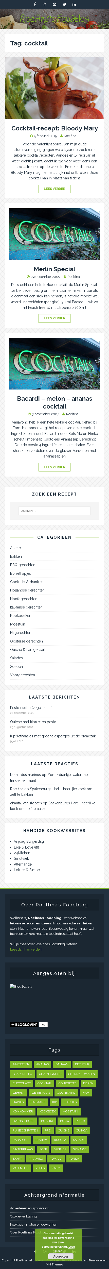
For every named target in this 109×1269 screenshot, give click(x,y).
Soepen (16, 667)
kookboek (48, 1111)
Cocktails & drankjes (26, 582)
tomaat (56, 1158)
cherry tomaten (81, 1074)
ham (85, 1092)
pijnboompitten (25, 1130)
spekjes (60, 1149)
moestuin (70, 1111)
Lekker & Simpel (27, 870)
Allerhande (23, 864)
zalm (55, 1168)
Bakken (16, 556)
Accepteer (60, 1256)
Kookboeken (20, 616)
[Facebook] (34, 4)
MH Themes (54, 1264)
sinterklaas (23, 1149)
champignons (50, 1074)
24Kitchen (22, 853)
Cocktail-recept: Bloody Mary (54, 128)
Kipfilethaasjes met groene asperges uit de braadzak (53, 736)
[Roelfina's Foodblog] (54, 26)
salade (78, 1140)
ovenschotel (23, 1121)
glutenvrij (66, 1092)
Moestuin (17, 624)
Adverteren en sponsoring (29, 1208)
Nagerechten (20, 633)
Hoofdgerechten (23, 599)
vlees (40, 1168)
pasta (64, 1121)
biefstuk (82, 1064)
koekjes (70, 1102)
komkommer (23, 1111)
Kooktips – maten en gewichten (33, 1224)
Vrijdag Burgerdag (29, 841)
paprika (47, 1121)
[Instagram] (44, 4)
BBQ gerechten (22, 565)
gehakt (19, 1092)
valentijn (21, 1168)
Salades (16, 658)
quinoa (81, 1130)
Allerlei (16, 548)
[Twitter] (64, 4)
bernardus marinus (25, 775)
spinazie (79, 1149)
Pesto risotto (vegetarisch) (31, 708)
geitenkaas (41, 1092)
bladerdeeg (22, 1074)
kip (54, 1102)
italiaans (37, 1102)
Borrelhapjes (20, 573)
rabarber (21, 1140)
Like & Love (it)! (26, 847)
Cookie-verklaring (23, 1216)
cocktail (45, 1083)
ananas (42, 1064)
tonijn (74, 1158)
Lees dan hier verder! (26, 949)
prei (48, 1130)
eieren (88, 1083)
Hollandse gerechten (27, 590)
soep (43, 1149)
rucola (60, 1140)
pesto (80, 1121)
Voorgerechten (22, 675)
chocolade (22, 1083)
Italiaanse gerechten (26, 607)
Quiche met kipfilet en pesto (33, 722)
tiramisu (36, 1158)
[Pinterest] (54, 4)
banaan (62, 1064)
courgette (67, 1083)
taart (17, 1158)
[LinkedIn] (74, 4)
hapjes (18, 1102)
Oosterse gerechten (26, 641)
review (41, 1140)
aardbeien (21, 1064)
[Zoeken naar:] (55, 510)
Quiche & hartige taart (27, 650)
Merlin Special (54, 269)
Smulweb (21, 858)
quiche (63, 1130)
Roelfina (70, 136)
